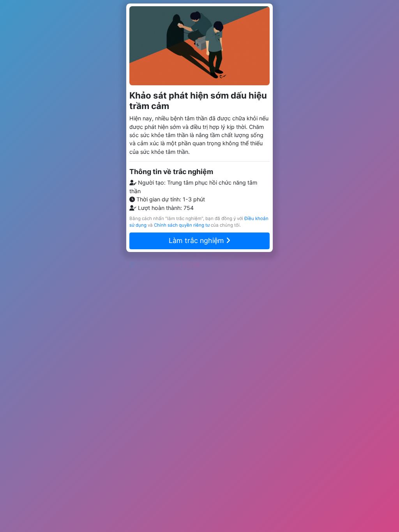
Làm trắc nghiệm (197, 240)
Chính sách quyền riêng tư (182, 225)
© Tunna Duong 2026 (164, 265)
